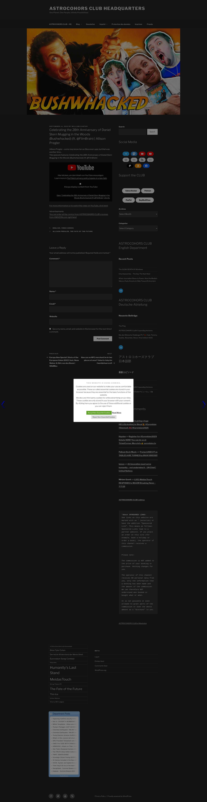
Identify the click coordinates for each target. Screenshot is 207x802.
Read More (116, 413)
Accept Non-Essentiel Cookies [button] (99, 413)
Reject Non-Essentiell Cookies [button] (104, 417)
